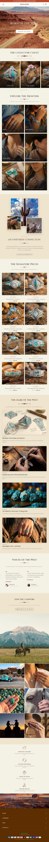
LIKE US (30, 609)
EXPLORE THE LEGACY (24, 31)
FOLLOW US (21, 609)
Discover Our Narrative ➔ (24, 254)
